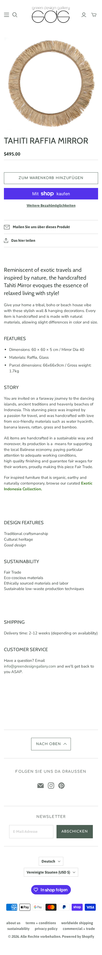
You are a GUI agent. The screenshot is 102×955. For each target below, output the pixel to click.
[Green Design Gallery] (51, 14)
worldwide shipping (77, 923)
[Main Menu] (6, 14)
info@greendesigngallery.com (30, 666)
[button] (51, 744)
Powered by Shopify (78, 936)
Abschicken (74, 831)
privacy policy (46, 929)
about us (13, 923)
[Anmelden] (84, 15)
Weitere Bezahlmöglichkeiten (51, 205)
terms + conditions (41, 923)
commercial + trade (79, 929)
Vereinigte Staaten (48, 872)
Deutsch (48, 861)
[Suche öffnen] (15, 14)
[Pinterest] (61, 785)
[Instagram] (51, 785)
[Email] (40, 785)
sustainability (18, 929)
